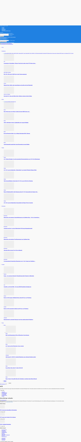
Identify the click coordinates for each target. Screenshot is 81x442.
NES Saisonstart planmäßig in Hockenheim (8, 410)
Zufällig (3, 396)
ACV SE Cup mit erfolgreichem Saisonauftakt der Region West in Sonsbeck (18, 202)
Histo (37, 53)
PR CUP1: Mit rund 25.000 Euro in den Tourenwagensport (15, 74)
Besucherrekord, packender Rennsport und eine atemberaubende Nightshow (18, 319)
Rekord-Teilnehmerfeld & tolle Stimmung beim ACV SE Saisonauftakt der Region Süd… (21, 191)
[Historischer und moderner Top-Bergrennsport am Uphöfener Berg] (9, 236)
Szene (3, 322)
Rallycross (14, 101)
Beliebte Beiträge (4, 392)
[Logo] (3, 44)
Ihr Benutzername (11, 34)
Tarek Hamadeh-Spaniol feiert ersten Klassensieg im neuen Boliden (16, 144)
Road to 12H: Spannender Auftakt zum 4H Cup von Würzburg (16, 308)
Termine (3, 28)
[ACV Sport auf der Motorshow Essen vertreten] (11, 343)
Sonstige (3, 264)
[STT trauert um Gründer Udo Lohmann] (2, 415)
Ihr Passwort (10, 35)
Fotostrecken (4, 29)
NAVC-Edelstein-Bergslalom (5, 424)
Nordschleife (40, 53)
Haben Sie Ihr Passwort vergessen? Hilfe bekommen (8, 37)
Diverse (6, 53)
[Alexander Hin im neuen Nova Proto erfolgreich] (9, 247)
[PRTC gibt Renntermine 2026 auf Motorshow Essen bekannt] (11, 332)
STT (68, 53)
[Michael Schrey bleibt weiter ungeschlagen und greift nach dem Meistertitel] (9, 82)
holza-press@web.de (10, 401)
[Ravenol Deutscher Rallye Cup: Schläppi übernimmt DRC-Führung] (9, 130)
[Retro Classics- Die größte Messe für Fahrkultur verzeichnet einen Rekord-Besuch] (11, 376)
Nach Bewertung (4, 395)
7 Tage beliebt (4, 394)
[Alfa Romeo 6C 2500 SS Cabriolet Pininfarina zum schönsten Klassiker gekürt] (11, 354)
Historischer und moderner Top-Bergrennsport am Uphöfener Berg (17, 239)
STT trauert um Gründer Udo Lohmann (8, 417)
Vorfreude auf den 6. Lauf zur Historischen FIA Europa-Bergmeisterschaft (18, 228)
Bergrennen (5, 215)
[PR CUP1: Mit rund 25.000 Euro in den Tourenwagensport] (9, 71)
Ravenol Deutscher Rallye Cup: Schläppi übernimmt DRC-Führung (17, 133)
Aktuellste (3, 391)
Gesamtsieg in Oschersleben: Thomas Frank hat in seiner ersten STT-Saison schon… (20, 63)
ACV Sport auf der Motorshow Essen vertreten (15, 346)
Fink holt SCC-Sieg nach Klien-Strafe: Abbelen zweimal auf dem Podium (18, 96)
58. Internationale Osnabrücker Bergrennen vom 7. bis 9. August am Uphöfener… (19, 261)
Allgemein (5, 317)
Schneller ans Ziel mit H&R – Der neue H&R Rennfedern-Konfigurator (17, 286)
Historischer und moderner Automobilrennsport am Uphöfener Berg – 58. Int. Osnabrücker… (22, 217)
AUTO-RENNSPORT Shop (6, 30)
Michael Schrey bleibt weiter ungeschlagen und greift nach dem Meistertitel (18, 85)
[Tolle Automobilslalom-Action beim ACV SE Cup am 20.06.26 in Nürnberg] (9, 178)
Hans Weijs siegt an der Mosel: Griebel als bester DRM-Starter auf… (17, 111)
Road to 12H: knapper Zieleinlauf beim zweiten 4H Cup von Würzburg (17, 297)
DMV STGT (34, 53)
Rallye (3, 99)
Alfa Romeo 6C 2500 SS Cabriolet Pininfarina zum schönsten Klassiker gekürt (21, 356)
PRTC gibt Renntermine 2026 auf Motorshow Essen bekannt (17, 335)
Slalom (3, 147)
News (3, 47)
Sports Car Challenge (65, 53)
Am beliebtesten (4, 393)
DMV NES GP (30, 53)
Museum (5, 380)
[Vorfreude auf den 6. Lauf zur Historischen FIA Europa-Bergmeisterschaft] (9, 225)
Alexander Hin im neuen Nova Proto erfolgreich (13, 250)
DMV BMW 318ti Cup (10, 53)
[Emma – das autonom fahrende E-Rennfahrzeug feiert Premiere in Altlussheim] (9, 273)
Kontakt (3, 27)
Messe (5, 325)
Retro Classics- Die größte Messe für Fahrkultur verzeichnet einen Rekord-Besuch (21, 378)
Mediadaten (3, 438)
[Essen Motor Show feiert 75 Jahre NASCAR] (11, 365)
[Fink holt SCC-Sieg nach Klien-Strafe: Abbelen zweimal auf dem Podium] (9, 93)
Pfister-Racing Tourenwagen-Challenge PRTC (55, 53)
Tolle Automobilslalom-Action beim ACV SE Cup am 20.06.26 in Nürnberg (18, 180)
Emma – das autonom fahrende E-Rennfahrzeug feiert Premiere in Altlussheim (19, 275)
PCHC (47, 53)
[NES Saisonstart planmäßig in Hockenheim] (2, 408)
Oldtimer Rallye (10, 101)
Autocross (6, 101)
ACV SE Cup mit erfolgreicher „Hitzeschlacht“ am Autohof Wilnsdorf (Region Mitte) (20, 170)
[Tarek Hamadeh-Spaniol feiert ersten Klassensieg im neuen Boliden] (9, 141)
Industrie (5, 381)
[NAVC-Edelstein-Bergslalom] (2, 422)
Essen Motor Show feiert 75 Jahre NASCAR (14, 367)
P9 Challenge (44, 53)
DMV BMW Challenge (17, 53)
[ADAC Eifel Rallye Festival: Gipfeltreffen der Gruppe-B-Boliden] (9, 119)
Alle (4, 53)
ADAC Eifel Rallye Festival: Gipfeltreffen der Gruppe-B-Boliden (16, 122)
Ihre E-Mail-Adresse (12, 40)
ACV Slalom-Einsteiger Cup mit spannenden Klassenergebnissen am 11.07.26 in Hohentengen (22, 159)
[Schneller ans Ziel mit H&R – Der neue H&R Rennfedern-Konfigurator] (9, 284)
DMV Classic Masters (24, 53)
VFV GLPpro (71, 53)
